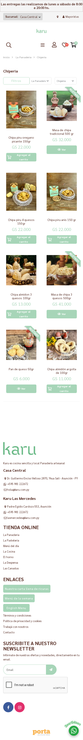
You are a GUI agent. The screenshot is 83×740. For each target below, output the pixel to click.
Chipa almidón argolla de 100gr (61, 371)
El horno (8, 557)
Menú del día (11, 546)
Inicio (6, 57)
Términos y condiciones (17, 615)
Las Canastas (11, 568)
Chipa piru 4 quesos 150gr (21, 221)
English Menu (16, 608)
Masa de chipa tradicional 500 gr (62, 132)
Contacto (8, 632)
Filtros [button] (16, 81)
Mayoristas (72, 16)
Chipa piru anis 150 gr (61, 220)
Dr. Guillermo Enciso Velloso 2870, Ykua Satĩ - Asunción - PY (42, 478)
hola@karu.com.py (18, 489)
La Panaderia (23, 57)
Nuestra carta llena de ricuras (27, 589)
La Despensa (10, 562)
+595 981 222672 (17, 484)
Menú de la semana (19, 598)
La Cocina (9, 551)
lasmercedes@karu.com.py (23, 517)
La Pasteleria (11, 540)
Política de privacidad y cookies (22, 621)
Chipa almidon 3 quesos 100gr (21, 296)
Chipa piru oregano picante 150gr (21, 139)
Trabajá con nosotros (15, 626)
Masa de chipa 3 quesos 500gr (61, 296)
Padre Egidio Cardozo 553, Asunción (29, 506)
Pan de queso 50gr (21, 369)
